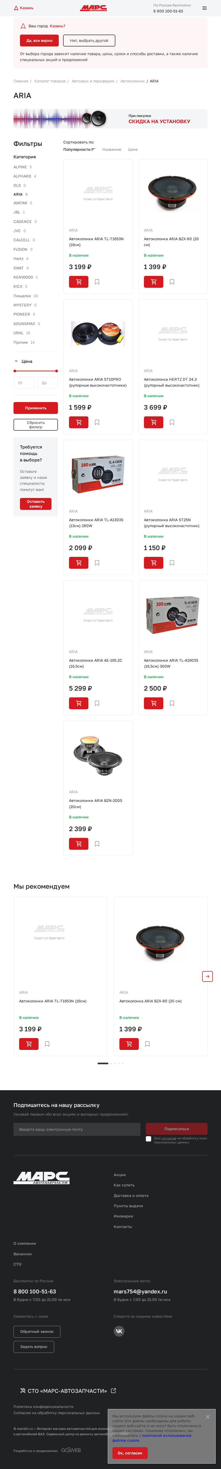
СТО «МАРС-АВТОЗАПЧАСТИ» (67, 1390)
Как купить (124, 1185)
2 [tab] (111, 1063)
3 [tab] (115, 1063)
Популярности (77, 149)
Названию (112, 149)
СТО (17, 1264)
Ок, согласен (130, 1453)
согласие (168, 1138)
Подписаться (176, 1128)
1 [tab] (103, 1063)
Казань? (57, 26)
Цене (133, 149)
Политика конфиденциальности (43, 1406)
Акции (120, 1174)
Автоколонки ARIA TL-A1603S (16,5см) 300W (171, 663)
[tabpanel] (60, 976)
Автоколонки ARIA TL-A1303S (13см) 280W (96, 522)
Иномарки (123, 1216)
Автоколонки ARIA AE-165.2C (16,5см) (95, 663)
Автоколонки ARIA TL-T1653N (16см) (96, 241)
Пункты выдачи (128, 1205)
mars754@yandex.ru (140, 1291)
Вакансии (22, 1254)
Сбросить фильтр (36, 424)
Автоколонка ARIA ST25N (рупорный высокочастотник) (171, 522)
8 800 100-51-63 (168, 11)
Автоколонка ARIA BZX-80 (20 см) (171, 241)
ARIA (73, 230)
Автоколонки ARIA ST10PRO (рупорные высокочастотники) (98, 382)
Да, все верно (39, 40)
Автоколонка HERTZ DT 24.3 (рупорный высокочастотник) (171, 382)
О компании (24, 1243)
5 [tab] (122, 1063)
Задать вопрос (33, 1346)
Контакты (123, 1226)
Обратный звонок (37, 1331)
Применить (35, 408)
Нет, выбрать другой (89, 40)
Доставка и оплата (131, 1195)
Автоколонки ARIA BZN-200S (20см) (95, 803)
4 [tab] (119, 1063)
